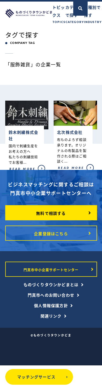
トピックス (58, 14)
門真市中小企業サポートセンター (51, 269)
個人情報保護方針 (51, 305)
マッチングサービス (36, 377)
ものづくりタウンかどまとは (51, 284)
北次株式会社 (62, 170)
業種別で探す (93, 14)
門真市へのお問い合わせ (51, 295)
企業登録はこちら (51, 233)
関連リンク (51, 316)
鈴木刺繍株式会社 (16, 171)
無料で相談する (51, 213)
